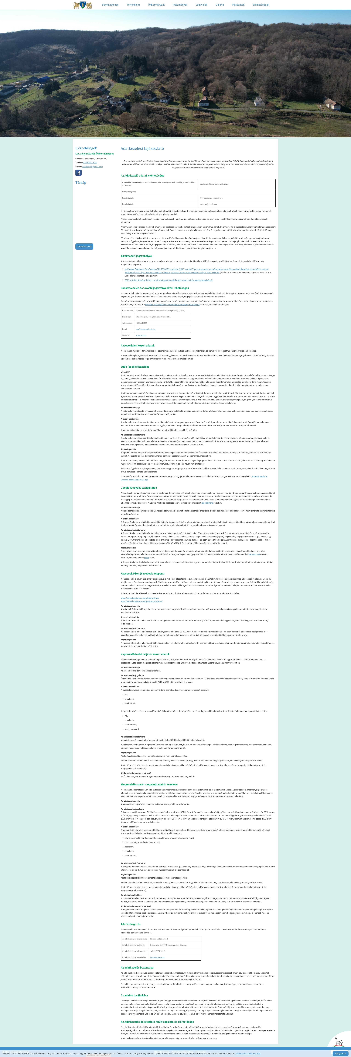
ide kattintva (207, 503)
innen (146, 557)
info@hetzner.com (157, 957)
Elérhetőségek (261, 4)
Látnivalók (201, 4)
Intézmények (180, 4)
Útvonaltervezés (84, 246)
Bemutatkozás (110, 4)
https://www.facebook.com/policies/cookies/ (142, 601)
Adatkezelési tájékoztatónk (248, 1053)
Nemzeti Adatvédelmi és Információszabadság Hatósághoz (172, 304)
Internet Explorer (259, 476)
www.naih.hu (141, 335)
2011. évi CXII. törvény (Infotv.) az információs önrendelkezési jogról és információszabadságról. (169, 280)
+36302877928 (90, 162)
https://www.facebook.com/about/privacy (140, 598)
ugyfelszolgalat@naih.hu (145, 329)
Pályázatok (238, 4)
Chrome (124, 480)
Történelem (133, 4)
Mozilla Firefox (135, 480)
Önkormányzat (156, 4)
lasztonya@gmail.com (92, 166)
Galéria (220, 4)
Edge (145, 480)
